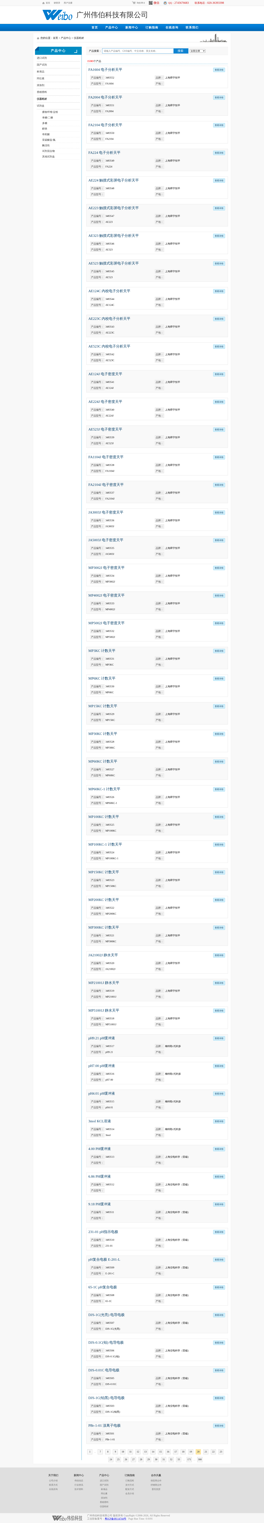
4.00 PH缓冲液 (99, 1149)
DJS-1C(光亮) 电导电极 (106, 1315)
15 (160, 1451)
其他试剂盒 (48, 156)
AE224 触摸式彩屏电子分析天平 (113, 180)
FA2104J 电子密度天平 (106, 485)
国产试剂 (42, 64)
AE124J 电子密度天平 (105, 374)
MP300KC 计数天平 (103, 927)
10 (123, 1451)
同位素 (40, 78)
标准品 (40, 71)
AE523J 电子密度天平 (105, 429)
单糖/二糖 (47, 117)
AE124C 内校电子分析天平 (109, 291)
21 (206, 1451)
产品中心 (111, 27)
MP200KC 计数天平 (103, 900)
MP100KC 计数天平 (103, 817)
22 (213, 1451)
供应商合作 (156, 1480)
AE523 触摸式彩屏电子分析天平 (113, 263)
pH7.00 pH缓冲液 (101, 1066)
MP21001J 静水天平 (103, 983)
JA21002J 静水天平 (103, 955)
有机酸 (46, 134)
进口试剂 (42, 58)
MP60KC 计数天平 (102, 761)
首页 (48, 3)
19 (190, 1451)
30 (156, 1459)
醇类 (44, 128)
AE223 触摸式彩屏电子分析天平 (113, 208)
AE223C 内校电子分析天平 (109, 319)
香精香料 (42, 92)
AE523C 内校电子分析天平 (109, 346)
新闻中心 (131, 27)
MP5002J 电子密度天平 (106, 623)
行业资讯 (79, 1485)
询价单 (141, 3)
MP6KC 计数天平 (101, 678)
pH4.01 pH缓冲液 (101, 1093)
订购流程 (129, 1480)
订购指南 (151, 27)
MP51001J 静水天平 (103, 1010)
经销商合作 (156, 1485)
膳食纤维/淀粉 (50, 112)
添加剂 (40, 85)
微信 (156, 2)
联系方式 (53, 1485)
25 (118, 1459)
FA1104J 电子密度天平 (106, 457)
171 (189, 1459)
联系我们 (192, 27)
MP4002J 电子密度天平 (106, 595)
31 (163, 1459)
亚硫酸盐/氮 (48, 140)
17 (175, 1451)
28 (141, 1459)
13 (145, 1451)
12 (138, 1451)
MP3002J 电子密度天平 (106, 568)
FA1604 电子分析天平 (105, 70)
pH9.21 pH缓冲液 (101, 1038)
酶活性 (46, 145)
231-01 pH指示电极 (103, 1232)
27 (133, 1459)
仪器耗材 (42, 99)
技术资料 (79, 1489)
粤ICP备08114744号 (115, 1518)
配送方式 (129, 1489)
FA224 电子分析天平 (104, 153)
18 (183, 1451)
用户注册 (68, 3)
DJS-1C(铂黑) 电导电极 (106, 1398)
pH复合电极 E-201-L (104, 1259)
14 (153, 1451)
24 (111, 1459)
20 (198, 1451)
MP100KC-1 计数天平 (105, 844)
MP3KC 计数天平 (101, 651)
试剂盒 (40, 105)
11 (130, 1451)
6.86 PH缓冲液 (99, 1176)
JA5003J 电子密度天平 (105, 540)
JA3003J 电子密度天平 (105, 512)
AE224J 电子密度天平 (105, 402)
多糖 (44, 123)
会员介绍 (129, 1493)
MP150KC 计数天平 (103, 872)
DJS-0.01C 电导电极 (103, 1370)
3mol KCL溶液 (99, 1121)
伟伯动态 (79, 1480)
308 (200, 1459)
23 (221, 1451)
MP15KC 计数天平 (102, 706)
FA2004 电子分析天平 (105, 97)
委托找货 (156, 1489)
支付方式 (129, 1485)
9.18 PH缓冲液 (99, 1204)
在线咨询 (172, 27)
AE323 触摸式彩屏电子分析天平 (113, 236)
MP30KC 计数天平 (102, 734)
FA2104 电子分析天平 (105, 125)
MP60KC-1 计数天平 (104, 789)
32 (171, 1459)
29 (148, 1459)
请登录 (57, 3)
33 (178, 1459)
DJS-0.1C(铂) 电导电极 (106, 1342)
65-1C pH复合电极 (102, 1287)
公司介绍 (53, 1480)
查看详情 (219, 70)
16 (168, 1451)
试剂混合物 (48, 151)
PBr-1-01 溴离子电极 (104, 1425)
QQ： (178, 2)
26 (126, 1459)
